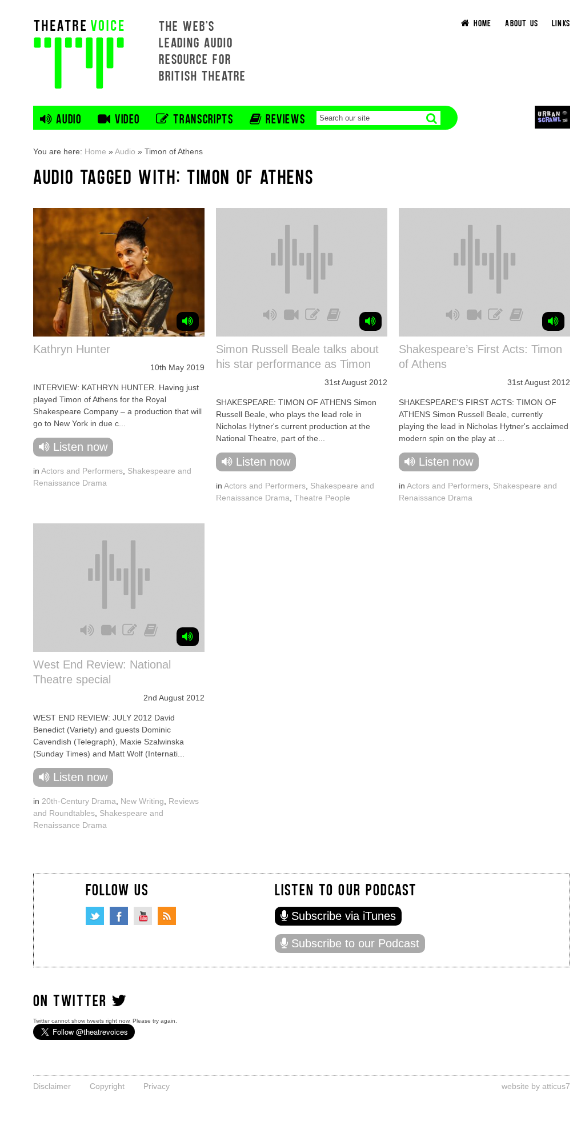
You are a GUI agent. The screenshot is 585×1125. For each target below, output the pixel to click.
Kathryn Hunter (71, 349)
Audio (125, 151)
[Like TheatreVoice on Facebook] (119, 916)
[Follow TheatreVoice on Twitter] (95, 916)
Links (561, 22)
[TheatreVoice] (79, 53)
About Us (521, 22)
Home (95, 151)
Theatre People (322, 497)
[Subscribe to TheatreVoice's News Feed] (167, 916)
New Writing (142, 801)
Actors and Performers (82, 470)
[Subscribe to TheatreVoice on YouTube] (143, 916)
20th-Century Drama (79, 801)
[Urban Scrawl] (552, 117)
